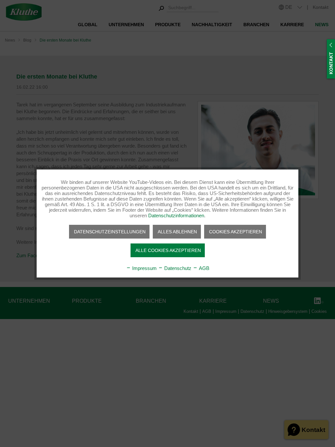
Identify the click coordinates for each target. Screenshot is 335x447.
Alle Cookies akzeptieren (168, 250)
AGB (203, 268)
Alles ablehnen (177, 231)
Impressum (144, 268)
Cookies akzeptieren (235, 231)
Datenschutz (177, 268)
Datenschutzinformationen (176, 215)
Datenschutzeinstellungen (110, 231)
